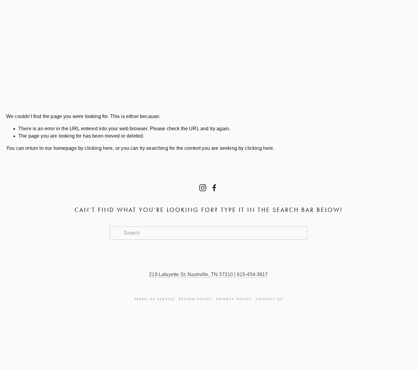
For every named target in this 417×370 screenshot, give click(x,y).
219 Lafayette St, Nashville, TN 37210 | (192, 274)
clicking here (99, 148)
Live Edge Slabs (150, 71)
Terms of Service (154, 299)
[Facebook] (214, 187)
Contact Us (35, 71)
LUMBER (89, 71)
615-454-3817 (252, 274)
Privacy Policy (234, 299)
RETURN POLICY (195, 299)
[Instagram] (202, 187)
